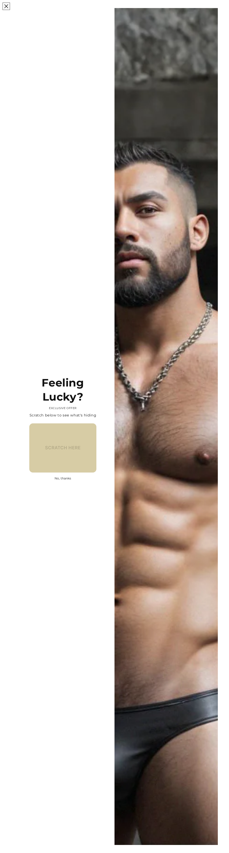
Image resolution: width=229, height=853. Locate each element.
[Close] (6, 6)
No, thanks (63, 478)
